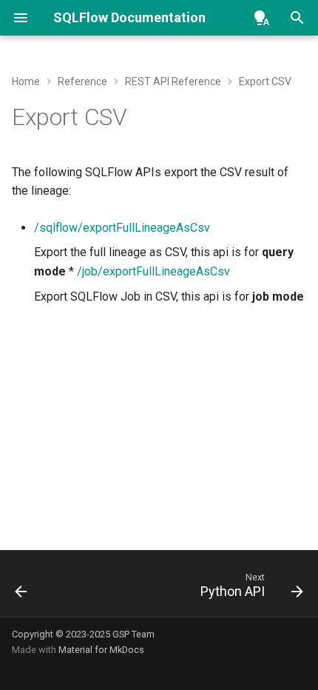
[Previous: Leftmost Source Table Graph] (21, 588)
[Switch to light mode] (262, 18)
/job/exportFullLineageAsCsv (153, 271)
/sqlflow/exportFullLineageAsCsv (122, 228)
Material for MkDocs (101, 649)
